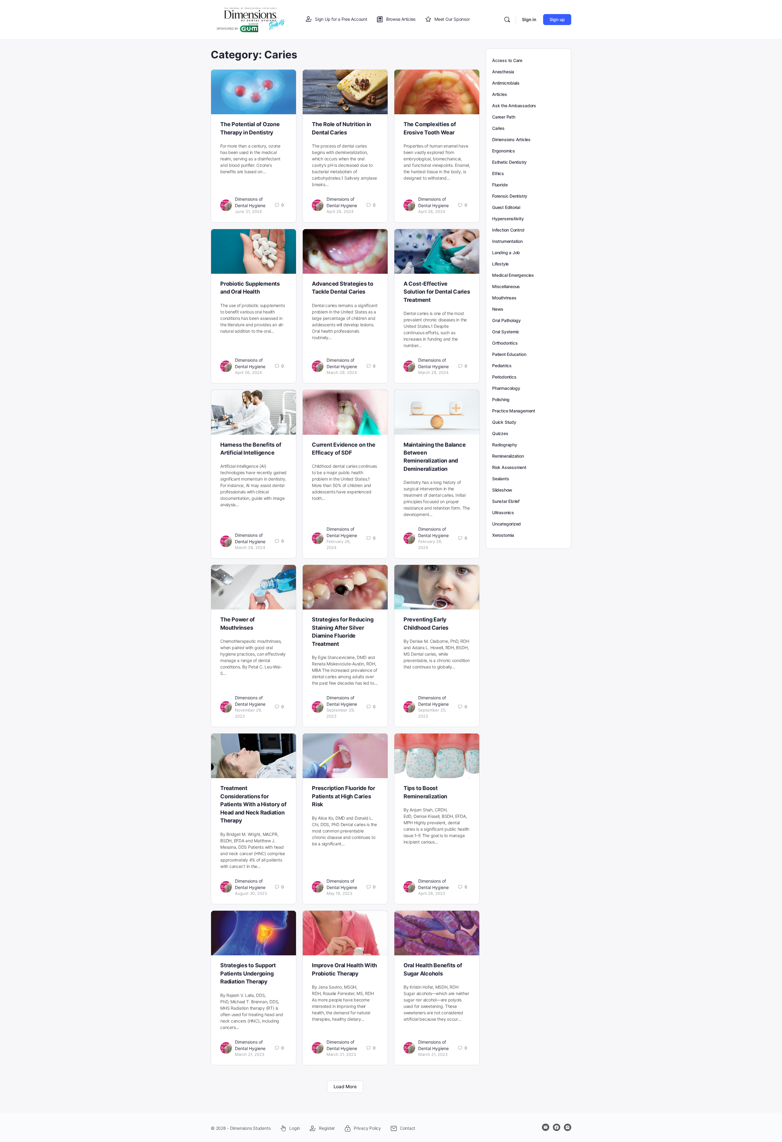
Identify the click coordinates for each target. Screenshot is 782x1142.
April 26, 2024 (340, 211)
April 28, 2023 (431, 893)
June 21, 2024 (248, 211)
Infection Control (508, 229)
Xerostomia (503, 535)
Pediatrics (502, 365)
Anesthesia (503, 71)
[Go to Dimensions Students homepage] (251, 19)
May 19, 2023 (339, 893)
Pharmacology (506, 388)
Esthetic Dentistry (509, 162)
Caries (498, 128)
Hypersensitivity (508, 218)
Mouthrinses (504, 297)
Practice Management (513, 410)
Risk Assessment (509, 467)
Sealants (500, 478)
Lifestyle (500, 263)
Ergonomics (503, 150)
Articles (499, 94)
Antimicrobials (506, 83)
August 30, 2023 (251, 893)
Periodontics (504, 376)
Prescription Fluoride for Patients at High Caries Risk (343, 796)
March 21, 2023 (249, 1054)
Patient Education (509, 354)
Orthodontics (504, 343)
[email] (545, 1127)
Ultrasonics (503, 512)
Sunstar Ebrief (506, 501)
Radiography (504, 444)
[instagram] (567, 1127)
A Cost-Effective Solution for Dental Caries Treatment (437, 291)
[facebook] (556, 1127)
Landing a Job (506, 252)
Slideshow (502, 489)
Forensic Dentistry (509, 196)
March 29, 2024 (342, 372)
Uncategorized (506, 523)
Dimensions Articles (511, 139)
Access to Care (507, 60)
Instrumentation (507, 241)
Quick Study (504, 422)
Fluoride (499, 184)
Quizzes (500, 433)
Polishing (501, 399)
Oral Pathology (506, 320)
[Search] (507, 19)
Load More (345, 1086)
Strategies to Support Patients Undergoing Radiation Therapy (248, 973)
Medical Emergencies (513, 275)
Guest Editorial (506, 207)
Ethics (498, 173)
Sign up (557, 19)
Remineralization (508, 456)
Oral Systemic (505, 331)
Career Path (503, 116)
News (497, 309)
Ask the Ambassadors (514, 105)
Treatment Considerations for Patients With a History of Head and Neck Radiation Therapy (253, 804)
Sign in (529, 19)
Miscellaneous (506, 286)
